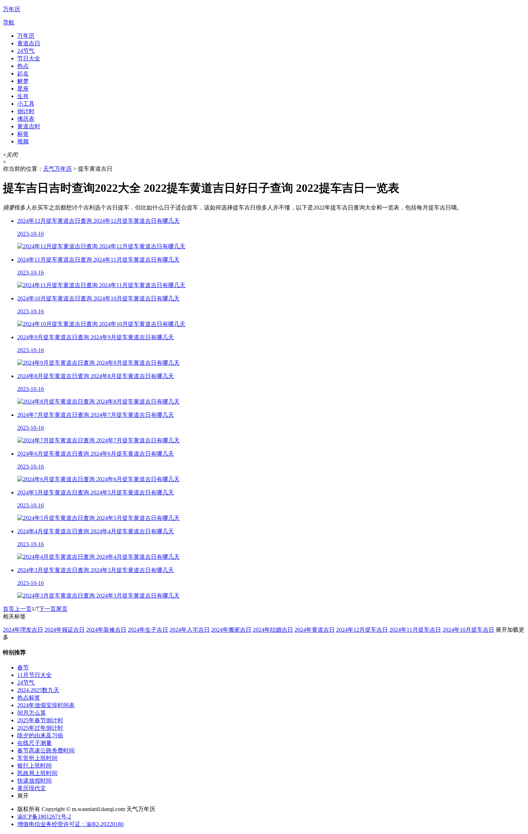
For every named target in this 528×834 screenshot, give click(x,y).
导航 (8, 22)
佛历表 (25, 119)
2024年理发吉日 (23, 630)
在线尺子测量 (34, 743)
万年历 (25, 36)
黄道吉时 (28, 126)
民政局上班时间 (37, 773)
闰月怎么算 (31, 713)
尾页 (62, 609)
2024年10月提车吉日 (468, 630)
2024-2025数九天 (38, 690)
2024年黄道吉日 (315, 630)
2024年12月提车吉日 (362, 630)
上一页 (23, 609)
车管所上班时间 (37, 758)
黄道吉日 (28, 43)
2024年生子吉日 (148, 630)
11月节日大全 (34, 675)
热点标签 (28, 698)
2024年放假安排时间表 (46, 705)
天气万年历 (57, 169)
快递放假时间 (34, 781)
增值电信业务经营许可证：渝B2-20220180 (70, 824)
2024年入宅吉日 (190, 630)
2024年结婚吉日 (273, 630)
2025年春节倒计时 (40, 720)
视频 (23, 141)
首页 (8, 609)
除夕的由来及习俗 (40, 735)
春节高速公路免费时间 (46, 750)
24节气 (25, 51)
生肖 (23, 96)
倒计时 (25, 111)
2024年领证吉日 (65, 630)
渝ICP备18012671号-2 (44, 817)
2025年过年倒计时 (40, 728)
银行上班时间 (34, 765)
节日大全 (28, 58)
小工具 (25, 104)
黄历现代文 (31, 788)
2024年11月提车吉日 (415, 630)
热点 (23, 66)
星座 (23, 89)
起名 (23, 73)
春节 (23, 667)
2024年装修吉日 (106, 630)
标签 (23, 134)
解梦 (23, 81)
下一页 (47, 609)
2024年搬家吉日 (231, 630)
